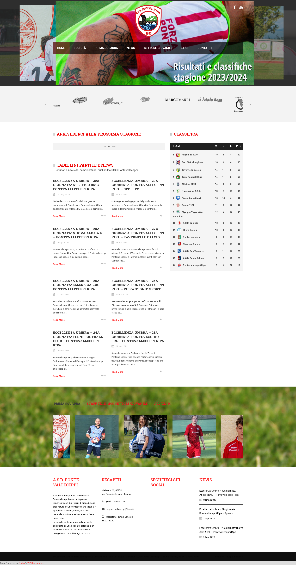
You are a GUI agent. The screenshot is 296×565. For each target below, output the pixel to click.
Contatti (205, 48)
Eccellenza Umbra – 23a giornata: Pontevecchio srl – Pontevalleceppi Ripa (138, 336)
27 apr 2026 (121, 194)
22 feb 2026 (121, 346)
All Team (162, 403)
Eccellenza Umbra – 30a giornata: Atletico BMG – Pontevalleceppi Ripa (77, 184)
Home (61, 48)
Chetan (22, 563)
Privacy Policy (177, 556)
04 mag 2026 (63, 194)
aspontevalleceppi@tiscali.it (229, 556)
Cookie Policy (192, 556)
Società (80, 48)
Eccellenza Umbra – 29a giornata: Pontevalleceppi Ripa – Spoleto (138, 184)
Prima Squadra (106, 48)
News (131, 48)
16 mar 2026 (122, 294)
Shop (185, 48)
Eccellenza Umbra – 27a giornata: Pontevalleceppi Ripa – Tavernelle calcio (138, 232)
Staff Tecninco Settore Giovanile (117, 403)
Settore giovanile (158, 48)
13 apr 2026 (121, 242)
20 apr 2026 (63, 242)
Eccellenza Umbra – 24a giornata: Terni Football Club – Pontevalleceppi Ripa (78, 338)
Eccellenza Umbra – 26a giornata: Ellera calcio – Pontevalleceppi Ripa (78, 284)
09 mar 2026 (63, 350)
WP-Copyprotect (35, 563)
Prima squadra (67, 403)
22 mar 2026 (63, 294)
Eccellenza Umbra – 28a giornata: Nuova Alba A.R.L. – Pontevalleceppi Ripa (79, 232)
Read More (59, 216)
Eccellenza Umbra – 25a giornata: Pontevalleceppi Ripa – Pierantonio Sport (138, 284)
